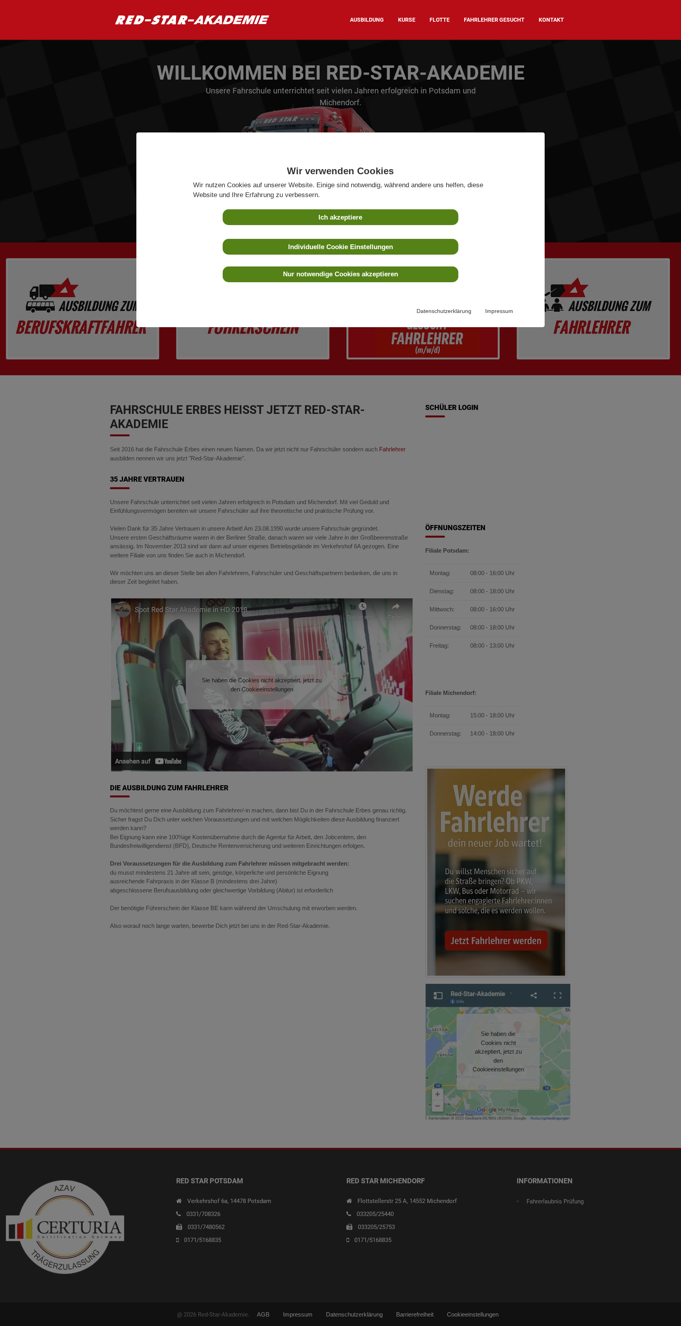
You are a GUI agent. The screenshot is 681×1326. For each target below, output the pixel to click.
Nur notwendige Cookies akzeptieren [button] (340, 273)
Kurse (406, 20)
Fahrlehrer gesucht (494, 20)
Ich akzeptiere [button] (340, 217)
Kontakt (551, 20)
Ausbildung (367, 20)
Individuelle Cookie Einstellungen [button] (340, 246)
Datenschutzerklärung (444, 311)
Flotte (440, 20)
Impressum (499, 311)
